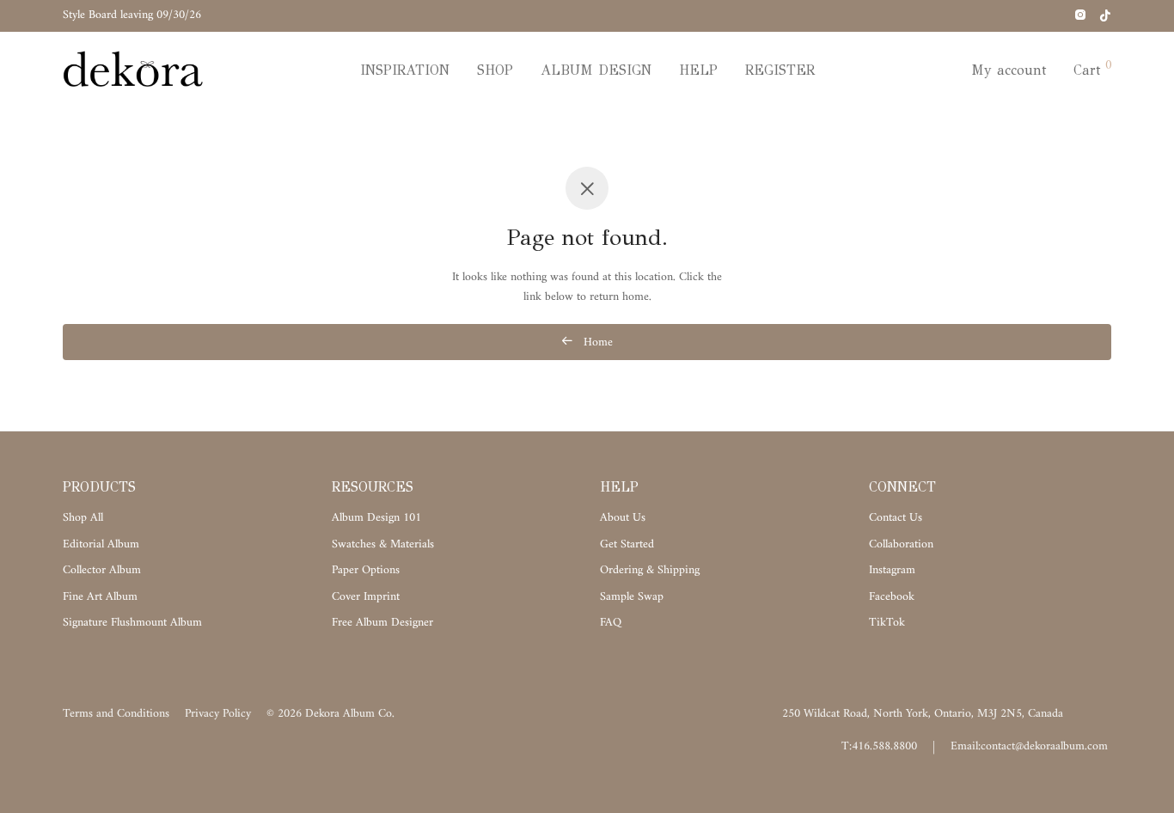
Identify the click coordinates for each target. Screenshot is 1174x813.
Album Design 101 (376, 517)
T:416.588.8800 (879, 746)
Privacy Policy (218, 713)
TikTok (887, 622)
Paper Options (366, 570)
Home (596, 342)
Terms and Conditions (116, 713)
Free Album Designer (382, 622)
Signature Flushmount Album (132, 622)
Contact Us (895, 517)
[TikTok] (1105, 15)
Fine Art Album (100, 596)
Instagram (892, 570)
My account (1008, 70)
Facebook (891, 596)
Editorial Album (101, 544)
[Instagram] (1079, 15)
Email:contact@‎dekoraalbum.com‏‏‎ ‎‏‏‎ (1031, 746)
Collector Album (102, 570)
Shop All (83, 517)
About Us (622, 517)
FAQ (610, 622)
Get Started (627, 544)
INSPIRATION (404, 70)
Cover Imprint (366, 596)
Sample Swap (631, 596)
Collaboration (901, 544)
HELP (698, 70)
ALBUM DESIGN (596, 70)
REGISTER (780, 70)
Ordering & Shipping (650, 570)
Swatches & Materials (383, 544)
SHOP (495, 70)
